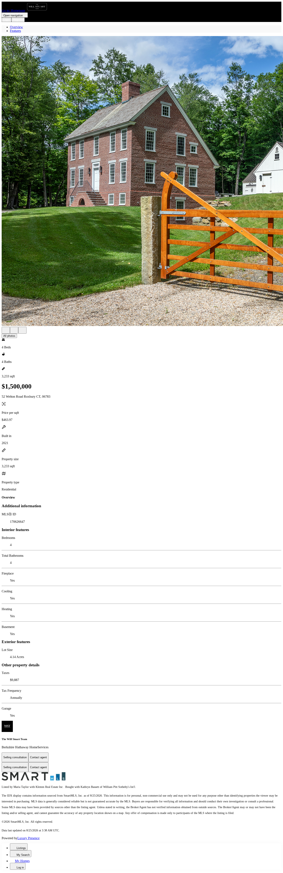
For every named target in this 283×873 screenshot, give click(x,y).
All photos (9, 335)
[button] (141, 181)
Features (15, 31)
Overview (16, 27)
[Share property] (22, 330)
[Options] (6, 330)
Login (6, 19)
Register (18, 19)
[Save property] (14, 330)
